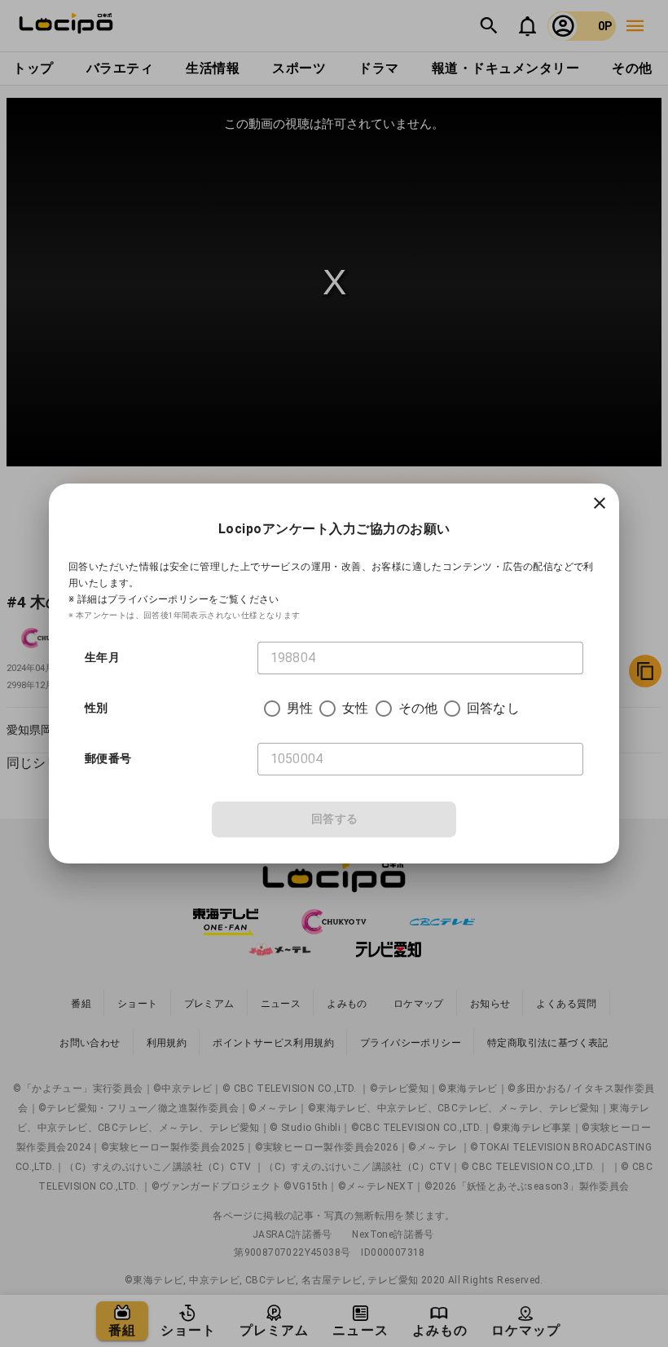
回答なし (493, 708)
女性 (355, 708)
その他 (417, 708)
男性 (300, 708)
